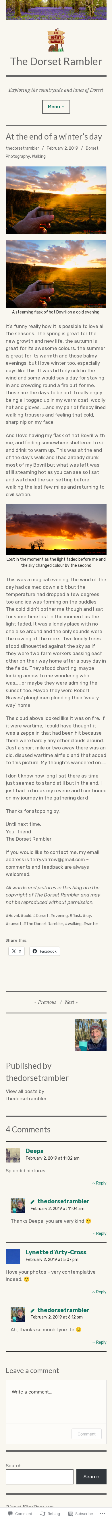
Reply (101, 1183)
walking (75, 923)
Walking (39, 156)
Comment (87, 1433)
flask (76, 915)
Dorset (92, 148)
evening (60, 915)
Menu (54, 106)
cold (27, 915)
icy (88, 915)
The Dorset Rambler (56, 61)
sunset (15, 923)
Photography (18, 156)
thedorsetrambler (22, 148)
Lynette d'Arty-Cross (56, 1252)
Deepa (35, 1150)
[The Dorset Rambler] (56, 10)
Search (14, 1465)
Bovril (14, 915)
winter (92, 923)
